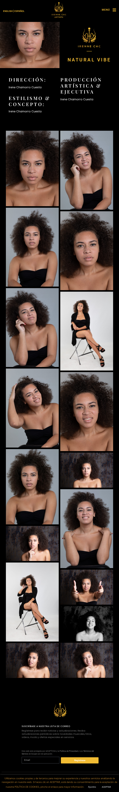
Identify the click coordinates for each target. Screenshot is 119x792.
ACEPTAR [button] (106, 787)
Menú (106, 9)
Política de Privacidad (69, 751)
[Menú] (114, 10)
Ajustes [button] (92, 786)
